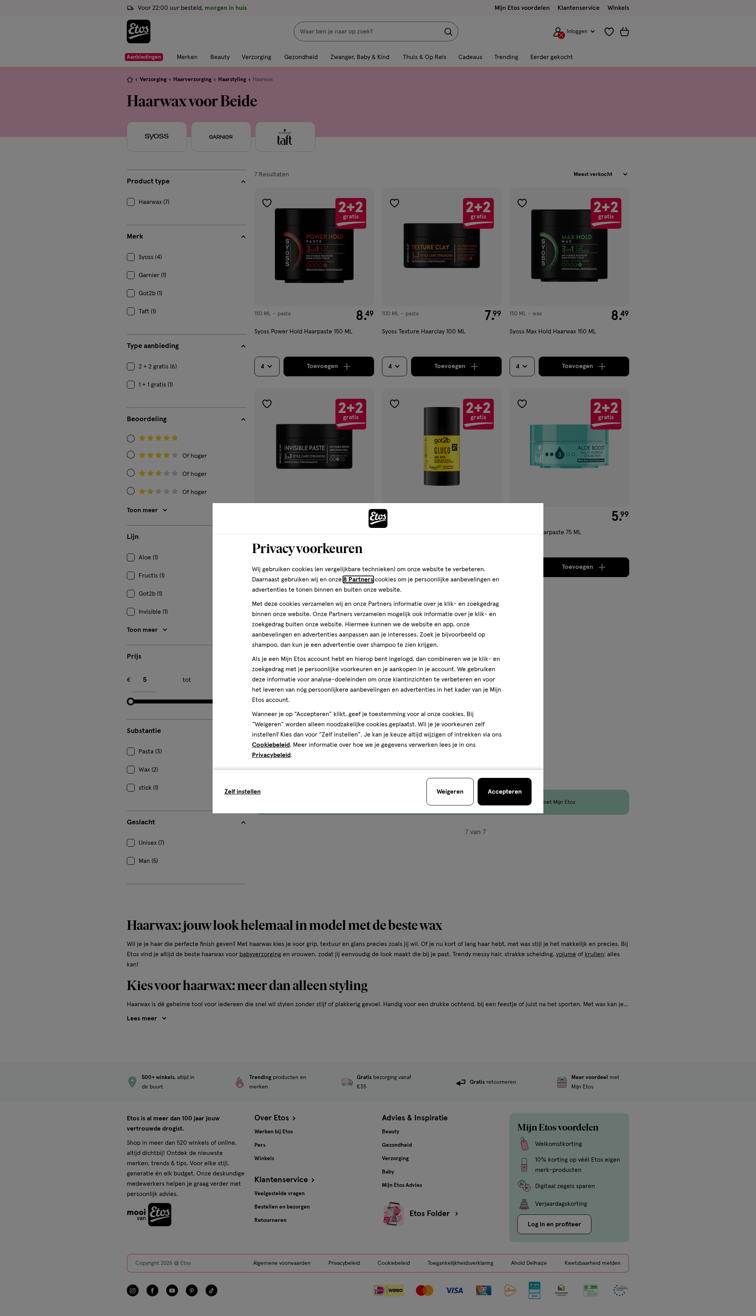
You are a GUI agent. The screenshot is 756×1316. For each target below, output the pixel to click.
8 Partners (358, 579)
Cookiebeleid (271, 745)
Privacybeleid (271, 755)
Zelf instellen (242, 791)
